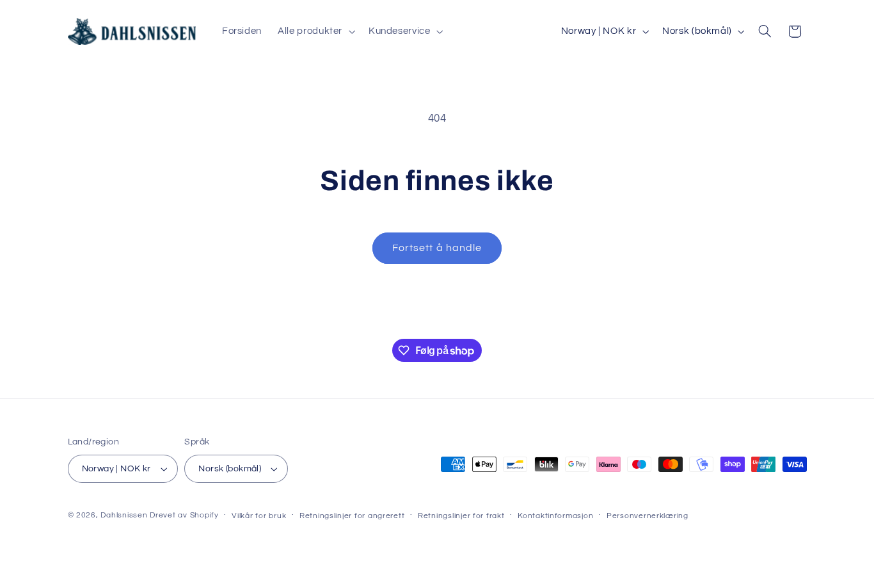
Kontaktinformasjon (555, 515)
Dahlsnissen (123, 515)
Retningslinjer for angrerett (352, 515)
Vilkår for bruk (259, 515)
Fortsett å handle (437, 248)
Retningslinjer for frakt (461, 515)
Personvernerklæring (647, 515)
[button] (315, 31)
